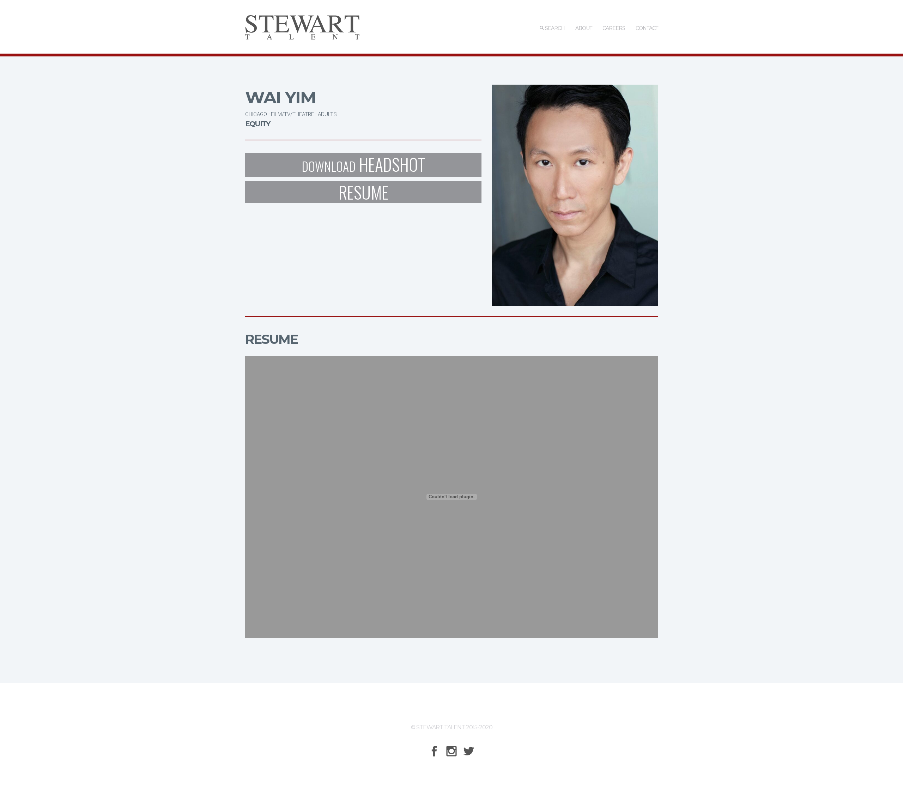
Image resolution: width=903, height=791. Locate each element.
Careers (613, 28)
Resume (363, 192)
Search (554, 28)
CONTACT (647, 28)
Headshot (363, 165)
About (583, 28)
